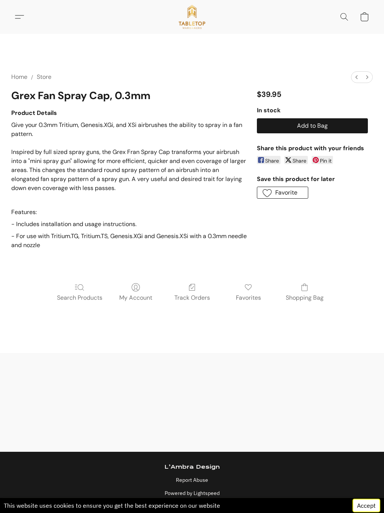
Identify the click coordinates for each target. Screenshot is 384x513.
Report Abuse (192, 480)
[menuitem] (356, 77)
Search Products (79, 298)
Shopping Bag (305, 298)
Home (19, 77)
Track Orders (192, 298)
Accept (366, 505)
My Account (135, 298)
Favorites (248, 298)
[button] (192, 17)
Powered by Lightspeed (192, 493)
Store (44, 77)
